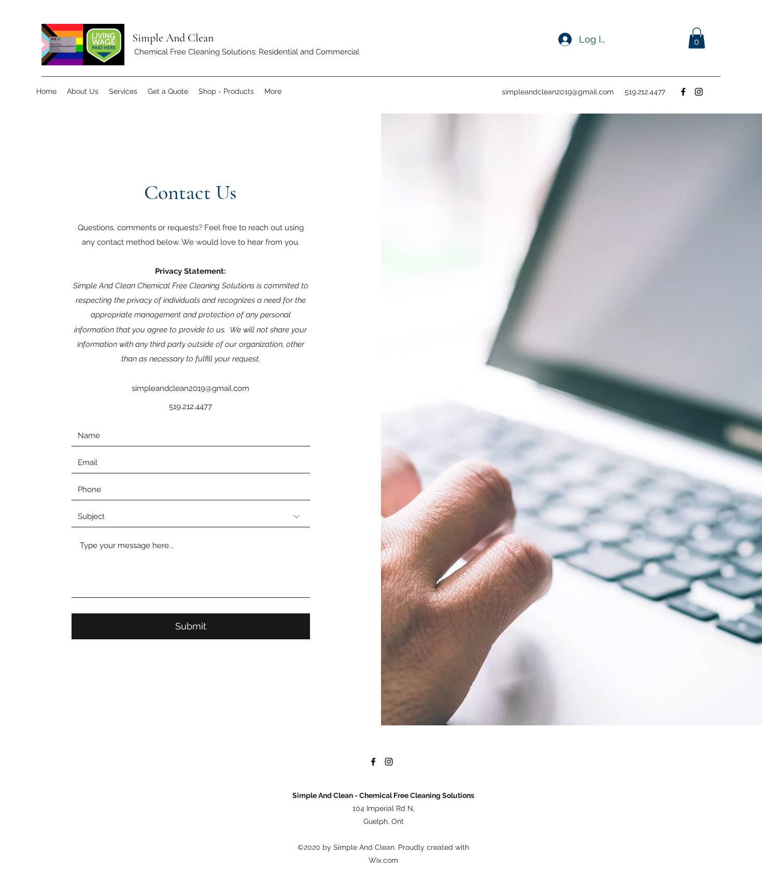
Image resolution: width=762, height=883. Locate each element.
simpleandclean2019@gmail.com (558, 92)
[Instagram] (699, 92)
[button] (696, 38)
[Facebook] (683, 92)
